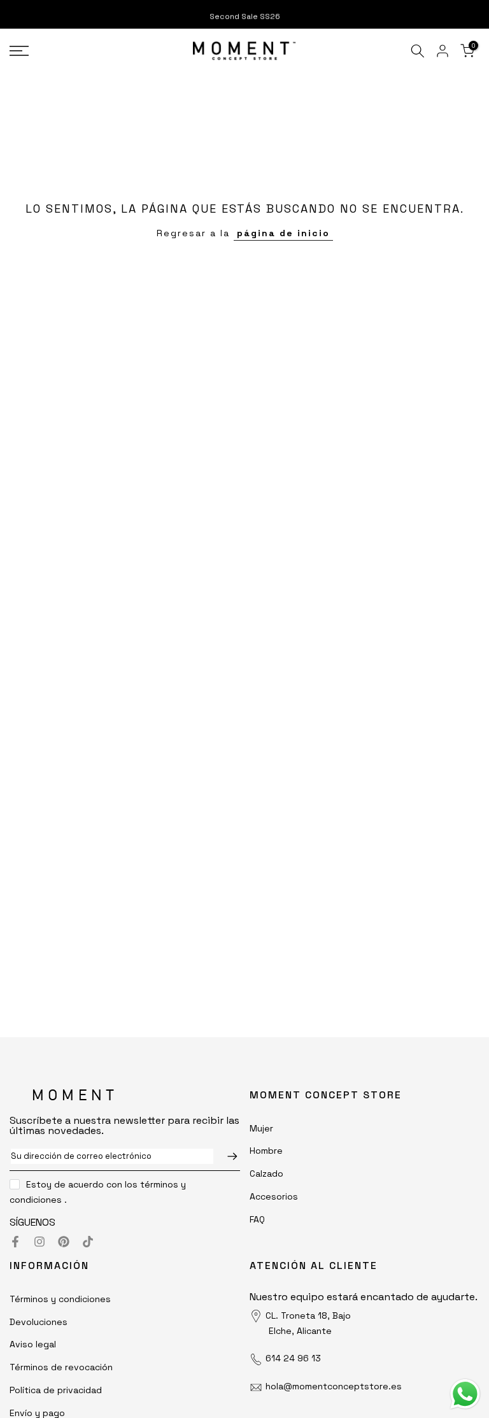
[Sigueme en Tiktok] (88, 1241)
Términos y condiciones (60, 1299)
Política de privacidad (56, 1390)
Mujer (261, 1128)
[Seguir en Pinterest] (63, 1241)
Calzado (266, 1173)
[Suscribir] (226, 1156)
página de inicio (283, 233)
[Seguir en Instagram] (39, 1241)
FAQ (257, 1219)
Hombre (266, 1150)
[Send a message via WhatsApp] (465, 1394)
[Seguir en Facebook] (15, 1241)
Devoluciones (38, 1322)
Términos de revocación (61, 1367)
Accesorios (274, 1196)
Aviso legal (33, 1344)
